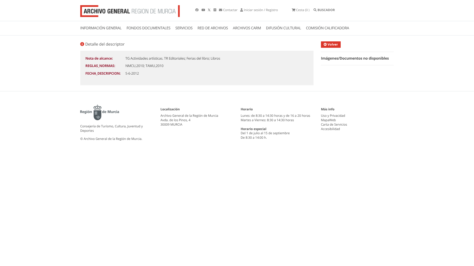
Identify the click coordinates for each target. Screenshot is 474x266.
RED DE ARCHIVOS (213, 28)
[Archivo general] (130, 10)
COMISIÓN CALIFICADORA (327, 28)
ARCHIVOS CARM (247, 28)
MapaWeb (328, 120)
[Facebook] (197, 10)
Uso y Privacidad (333, 115)
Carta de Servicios (334, 124)
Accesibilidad (330, 129)
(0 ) (303, 10)
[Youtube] (203, 10)
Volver (332, 44)
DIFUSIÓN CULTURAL (283, 28)
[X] (210, 10)
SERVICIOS (184, 28)
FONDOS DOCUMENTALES (148, 28)
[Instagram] (215, 10)
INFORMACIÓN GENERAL (100, 28)
